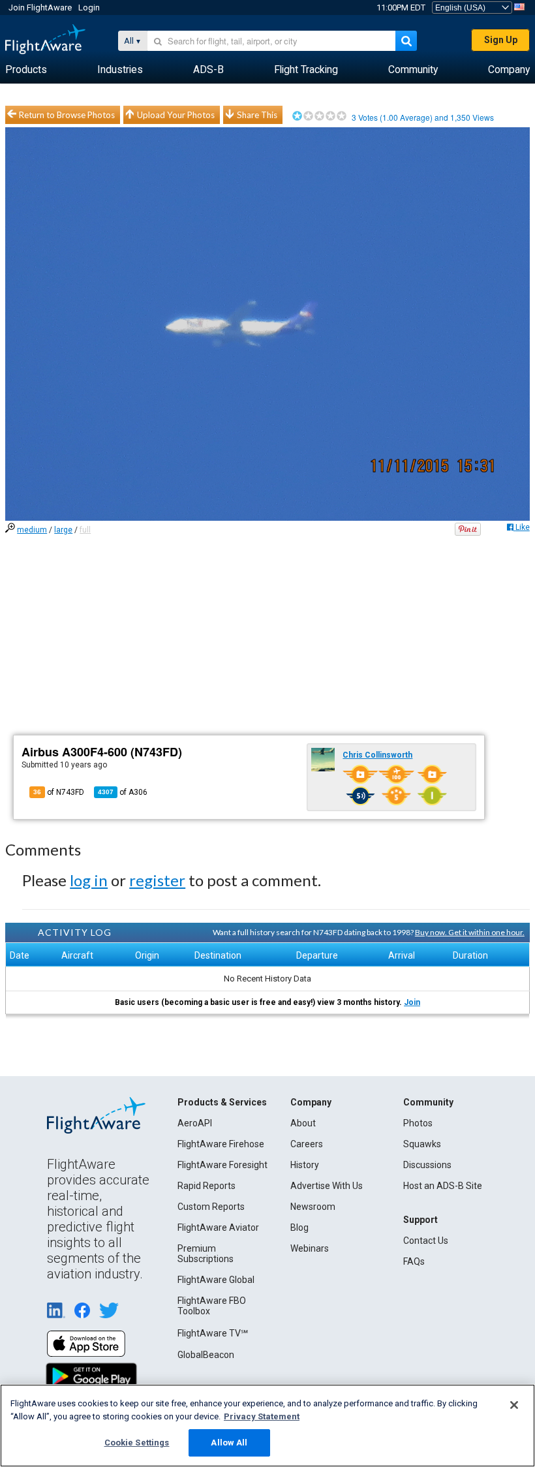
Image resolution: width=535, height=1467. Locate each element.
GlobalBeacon (205, 1355)
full (85, 529)
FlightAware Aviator (218, 1227)
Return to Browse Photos (67, 115)
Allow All (229, 1442)
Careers (306, 1144)
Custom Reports (211, 1206)
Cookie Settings (137, 1442)
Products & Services (222, 1102)
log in (89, 880)
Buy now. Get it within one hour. (470, 932)
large (63, 529)
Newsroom (312, 1206)
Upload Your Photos (176, 115)
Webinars (309, 1248)
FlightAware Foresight (222, 1165)
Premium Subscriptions (205, 1253)
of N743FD (58, 792)
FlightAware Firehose (220, 1144)
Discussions (427, 1165)
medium (32, 529)
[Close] (514, 1405)
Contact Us (425, 1240)
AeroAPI (194, 1123)
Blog (299, 1227)
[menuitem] (26, 70)
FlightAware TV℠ (212, 1333)
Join (412, 1002)
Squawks (422, 1144)
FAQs (414, 1261)
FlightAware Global (215, 1279)
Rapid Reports (206, 1186)
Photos (418, 1123)
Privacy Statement (261, 1416)
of (122, 792)
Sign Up (500, 40)
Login (89, 7)
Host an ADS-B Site (442, 1186)
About (303, 1123)
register (157, 880)
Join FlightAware (40, 7)
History (304, 1165)
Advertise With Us (326, 1186)
